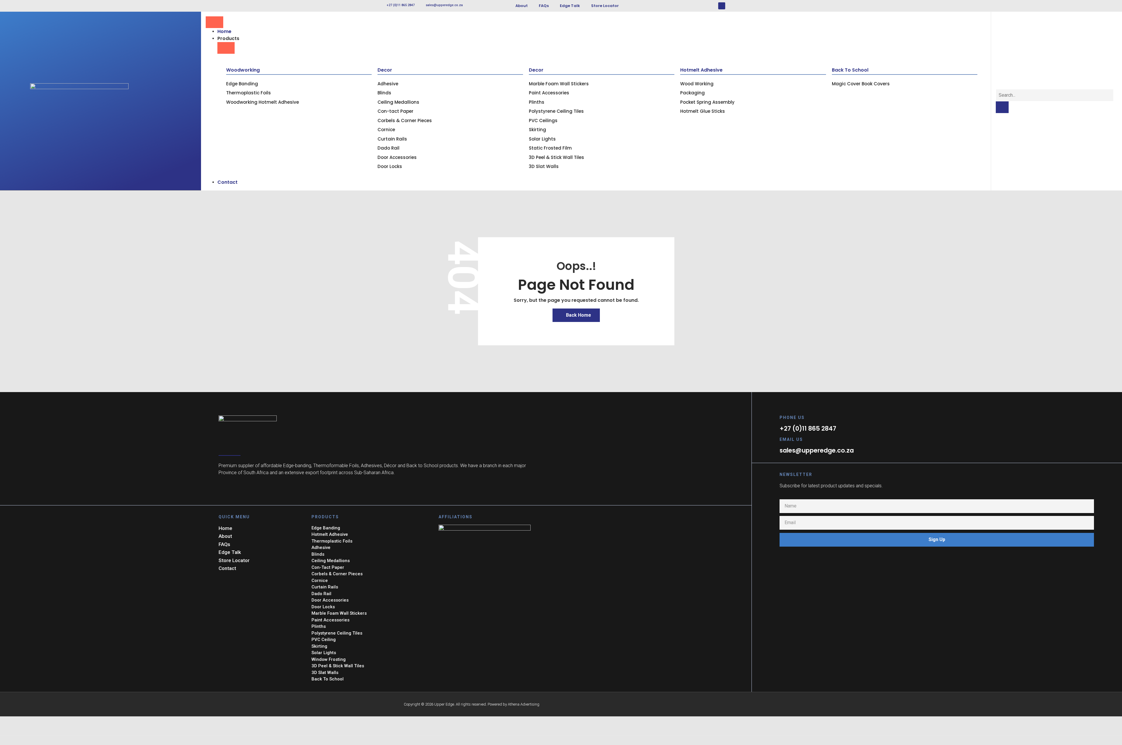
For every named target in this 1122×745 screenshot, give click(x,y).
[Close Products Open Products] (226, 48)
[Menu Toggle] (214, 22)
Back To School (850, 70)
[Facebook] (721, 5)
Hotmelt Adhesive (701, 70)
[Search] (1002, 107)
